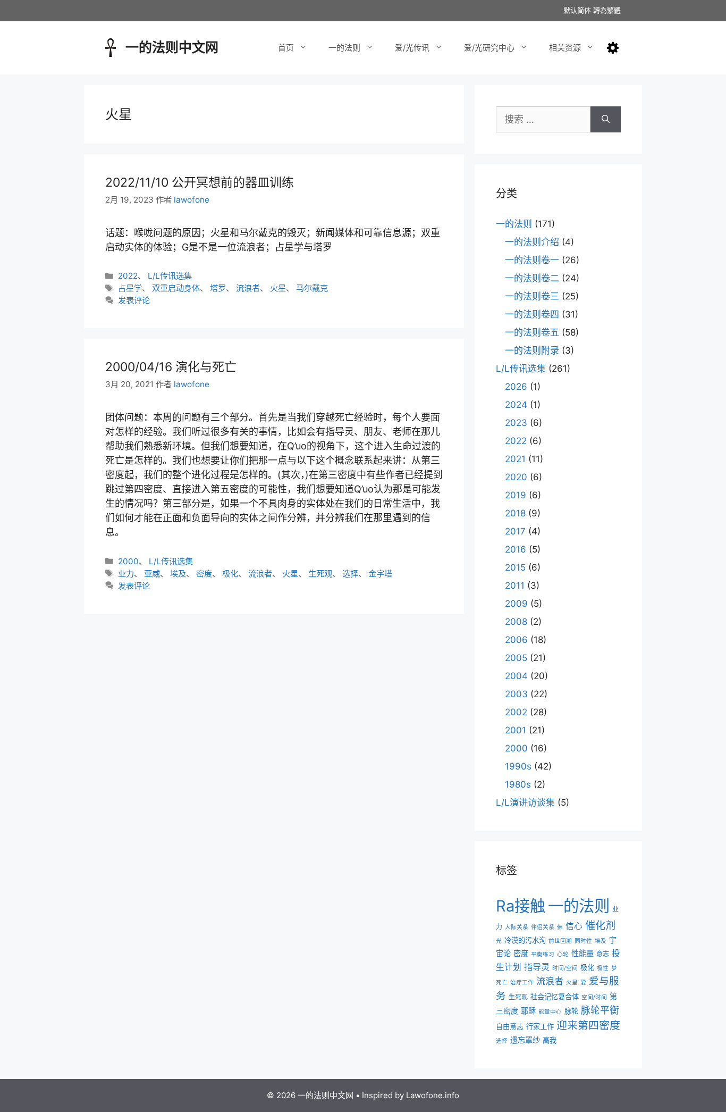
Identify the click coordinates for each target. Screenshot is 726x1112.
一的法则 (344, 48)
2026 (516, 386)
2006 (516, 639)
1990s (518, 766)
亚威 (152, 573)
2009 (516, 603)
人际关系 (516, 927)
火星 (278, 288)
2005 (516, 658)
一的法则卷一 (532, 260)
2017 (515, 531)
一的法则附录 (532, 350)
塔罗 (218, 288)
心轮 (563, 954)
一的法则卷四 (532, 314)
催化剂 (600, 925)
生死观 (320, 573)
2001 (515, 730)
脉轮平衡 (600, 1010)
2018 (515, 513)
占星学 (130, 288)
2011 (515, 585)
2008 (516, 621)
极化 (230, 573)
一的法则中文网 (171, 47)
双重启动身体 (176, 288)
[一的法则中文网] (110, 46)
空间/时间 (594, 997)
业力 (126, 573)
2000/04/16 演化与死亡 (171, 366)
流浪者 (248, 288)
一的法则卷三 (532, 296)
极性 (603, 968)
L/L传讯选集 (170, 276)
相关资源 (565, 48)
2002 (516, 712)
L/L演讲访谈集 (525, 802)
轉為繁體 (607, 10)
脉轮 (571, 1011)
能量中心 (550, 1011)
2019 (515, 495)
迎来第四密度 (588, 1025)
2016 (515, 549)
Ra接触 (520, 906)
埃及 (178, 573)
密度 (204, 573)
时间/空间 (565, 968)
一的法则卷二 (532, 278)
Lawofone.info (432, 1095)
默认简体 (577, 10)
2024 (516, 404)
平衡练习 (542, 954)
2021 (515, 459)
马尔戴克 (312, 288)
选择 (350, 573)
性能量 (582, 953)
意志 (602, 954)
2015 (515, 567)
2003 (516, 694)
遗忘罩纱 (525, 1039)
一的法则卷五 (532, 332)
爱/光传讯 (412, 48)
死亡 (502, 982)
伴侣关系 (542, 927)
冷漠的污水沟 (525, 940)
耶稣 (528, 1010)
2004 (516, 676)
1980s (518, 784)
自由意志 (510, 1026)
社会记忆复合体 (554, 996)
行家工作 (540, 1026)
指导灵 (537, 966)
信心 (574, 926)
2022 (128, 276)
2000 (128, 561)
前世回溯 (560, 941)
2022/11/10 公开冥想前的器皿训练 (199, 182)
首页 (286, 48)
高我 (549, 1040)
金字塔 (380, 573)
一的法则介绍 (532, 242)
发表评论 (134, 300)
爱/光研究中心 (489, 48)
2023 (516, 422)
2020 (516, 477)
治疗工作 (522, 982)
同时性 (583, 941)
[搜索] (605, 119)
